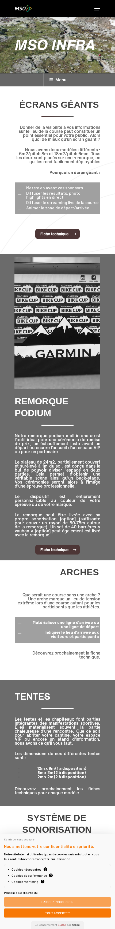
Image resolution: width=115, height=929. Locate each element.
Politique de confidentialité (20, 892)
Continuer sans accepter (19, 839)
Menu (60, 80)
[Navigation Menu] (97, 8)
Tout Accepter (57, 913)
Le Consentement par (57, 924)
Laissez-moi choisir (57, 902)
